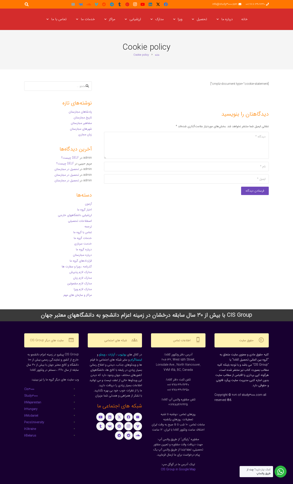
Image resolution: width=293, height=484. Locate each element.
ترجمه (88, 226)
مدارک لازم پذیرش (80, 272)
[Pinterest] (127, 4)
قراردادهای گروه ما (81, 260)
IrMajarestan (32, 402)
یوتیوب (122, 354)
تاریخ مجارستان (83, 117)
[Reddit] (104, 4)
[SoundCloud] (88, 4)
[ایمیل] (73, 4)
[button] (218, 19)
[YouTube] (142, 4)
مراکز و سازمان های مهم (77, 295)
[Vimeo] (96, 4)
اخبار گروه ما (84, 209)
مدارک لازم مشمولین (79, 283)
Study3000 (31, 395)
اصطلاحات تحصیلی (80, 221)
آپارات (111, 354)
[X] (158, 4)
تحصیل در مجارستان (66, 169)
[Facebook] (166, 4)
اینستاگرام (136, 359)
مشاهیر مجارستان (81, 123)
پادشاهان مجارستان (80, 111)
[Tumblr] (119, 4)
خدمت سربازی (83, 243)
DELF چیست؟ (70, 157)
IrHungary (31, 409)
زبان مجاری (85, 134)
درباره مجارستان (82, 255)
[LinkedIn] (150, 4)
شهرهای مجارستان (81, 129)
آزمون (88, 203)
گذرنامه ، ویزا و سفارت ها (77, 266)
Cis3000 (29, 389)
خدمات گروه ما (83, 238)
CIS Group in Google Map (178, 469)
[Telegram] (112, 4)
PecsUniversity (34, 422)
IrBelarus (30, 435)
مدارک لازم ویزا (83, 289)
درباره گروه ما (84, 249)
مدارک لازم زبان (82, 278)
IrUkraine (30, 429)
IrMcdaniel (31, 415)
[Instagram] (135, 4)
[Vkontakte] (81, 4)
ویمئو (102, 354)
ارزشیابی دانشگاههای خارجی (75, 215)
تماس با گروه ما (82, 232)
